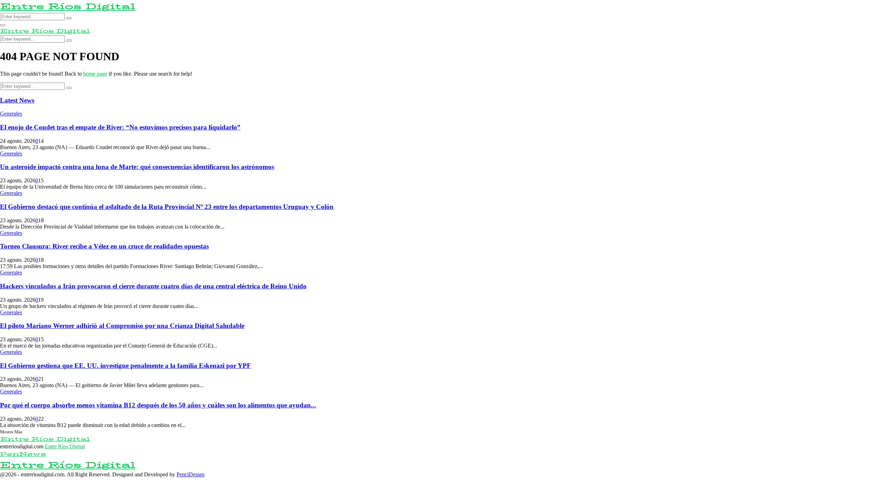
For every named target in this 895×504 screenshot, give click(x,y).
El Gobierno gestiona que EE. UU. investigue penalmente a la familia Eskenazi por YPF (125, 365)
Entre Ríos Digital (67, 6)
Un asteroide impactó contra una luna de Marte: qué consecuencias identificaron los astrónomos (137, 166)
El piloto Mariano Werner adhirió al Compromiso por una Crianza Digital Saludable (122, 325)
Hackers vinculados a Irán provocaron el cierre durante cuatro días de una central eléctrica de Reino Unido (153, 286)
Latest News (17, 100)
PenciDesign (191, 474)
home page (95, 74)
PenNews (23, 454)
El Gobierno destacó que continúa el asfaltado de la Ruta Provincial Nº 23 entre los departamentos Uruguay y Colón (167, 206)
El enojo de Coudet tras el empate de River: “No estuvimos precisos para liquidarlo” (120, 127)
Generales (11, 114)
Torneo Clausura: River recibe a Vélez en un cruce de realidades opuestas (104, 246)
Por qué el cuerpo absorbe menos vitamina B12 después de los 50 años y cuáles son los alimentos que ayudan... (158, 405)
